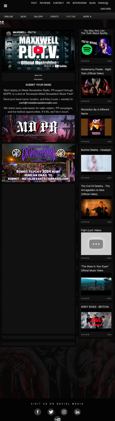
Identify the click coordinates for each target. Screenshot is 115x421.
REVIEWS (45, 2)
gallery (38, 16)
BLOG (92, 2)
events (54, 16)
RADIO (101, 2)
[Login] (106, 3)
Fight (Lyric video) (91, 230)
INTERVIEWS (80, 2)
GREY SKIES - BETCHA (95, 306)
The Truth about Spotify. (94, 33)
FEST (34, 2)
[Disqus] (38, 223)
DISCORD (106, 8)
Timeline (8, 16)
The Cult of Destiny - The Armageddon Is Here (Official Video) (95, 190)
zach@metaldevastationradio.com (38, 102)
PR (68, 2)
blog (23, 16)
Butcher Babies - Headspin (96, 149)
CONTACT (58, 2)
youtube (70, 16)
